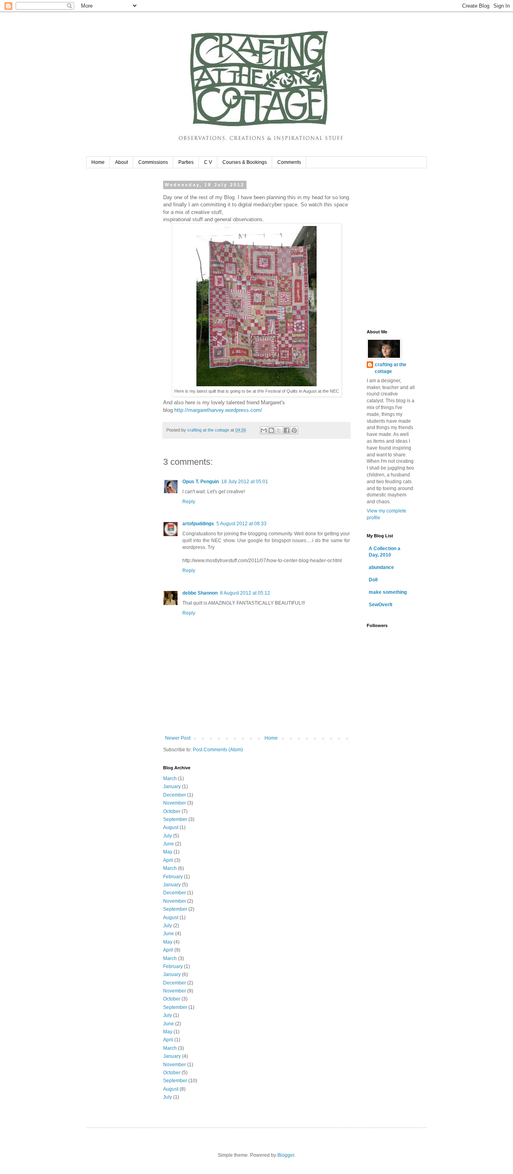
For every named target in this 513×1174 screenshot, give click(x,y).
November (174, 803)
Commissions (153, 162)
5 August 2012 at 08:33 (241, 523)
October (171, 811)
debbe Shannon (200, 593)
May (167, 852)
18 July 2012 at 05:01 (244, 481)
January (172, 786)
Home (98, 162)
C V (208, 162)
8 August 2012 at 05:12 (245, 593)
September (175, 819)
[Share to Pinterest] (294, 430)
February (173, 876)
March (170, 778)
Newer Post (177, 738)
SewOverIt (380, 604)
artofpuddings (198, 523)
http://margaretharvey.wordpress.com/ (218, 410)
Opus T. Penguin (200, 481)
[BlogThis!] (271, 430)
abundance (381, 567)
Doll (373, 580)
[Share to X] (279, 430)
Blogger (285, 1155)
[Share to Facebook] (287, 430)
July (167, 836)
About (121, 162)
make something (388, 592)
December (174, 795)
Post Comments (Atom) (218, 749)
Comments (289, 162)
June (168, 844)
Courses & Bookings (244, 162)
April (168, 860)
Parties (186, 162)
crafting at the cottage (390, 368)
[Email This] (264, 430)
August (170, 827)
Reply (188, 501)
